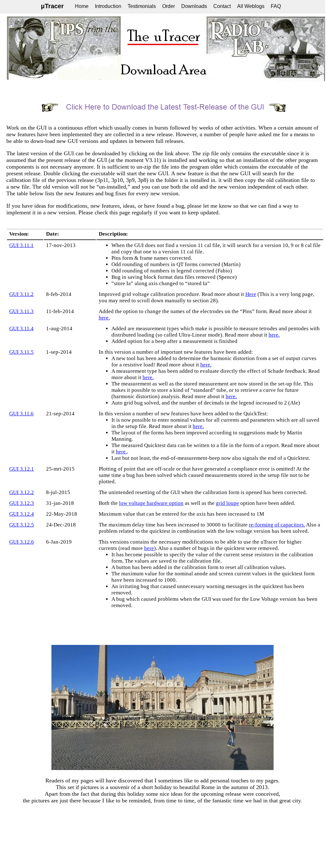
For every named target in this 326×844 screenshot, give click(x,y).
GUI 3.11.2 (21, 294)
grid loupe (227, 503)
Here (250, 294)
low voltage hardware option (151, 503)
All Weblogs (250, 6)
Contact (222, 6)
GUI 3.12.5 (21, 525)
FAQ (276, 6)
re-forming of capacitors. (277, 525)
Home (82, 6)
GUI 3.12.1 (21, 469)
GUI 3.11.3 (21, 311)
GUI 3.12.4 (21, 514)
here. (104, 318)
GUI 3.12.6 (21, 542)
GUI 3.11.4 (21, 328)
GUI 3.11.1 (21, 245)
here (149, 548)
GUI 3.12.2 (21, 492)
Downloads (194, 6)
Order (168, 6)
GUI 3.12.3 (21, 503)
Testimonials (142, 6)
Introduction (108, 6)
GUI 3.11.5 (21, 352)
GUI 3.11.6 (21, 414)
